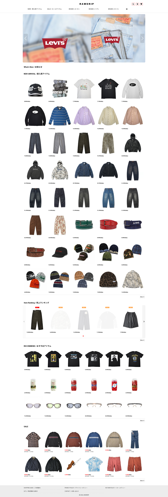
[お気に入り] (141, 4)
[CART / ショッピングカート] (137, 4)
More (141, 297)
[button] (126, 9)
